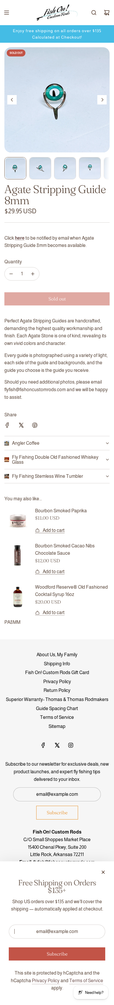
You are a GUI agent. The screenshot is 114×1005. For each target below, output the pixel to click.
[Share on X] (21, 426)
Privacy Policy (46, 980)
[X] (57, 745)
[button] (12, 99)
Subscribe (57, 812)
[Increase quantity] (32, 273)
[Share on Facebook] (7, 426)
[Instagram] (70, 745)
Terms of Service (86, 980)
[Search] (93, 12)
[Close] (103, 872)
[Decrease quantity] (11, 273)
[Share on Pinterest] (34, 426)
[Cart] (106, 12)
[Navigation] (6, 12)
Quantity (13, 261)
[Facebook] (43, 745)
